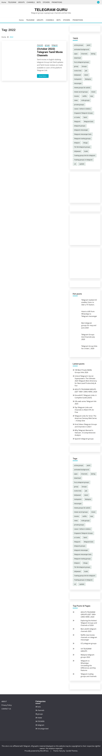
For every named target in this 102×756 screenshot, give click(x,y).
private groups (79, 105)
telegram (55, 45)
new (91, 96)
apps (75, 54)
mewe (39, 718)
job (86, 71)
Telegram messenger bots (82, 134)
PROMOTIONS (57, 2)
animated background (81, 49)
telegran (77, 143)
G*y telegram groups (89, 643)
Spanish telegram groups (84, 439)
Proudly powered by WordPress (37, 751)
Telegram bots (88, 121)
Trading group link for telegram (84, 155)
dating (93, 54)
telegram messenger (81, 130)
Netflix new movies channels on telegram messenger (89, 637)
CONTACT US (6, 709)
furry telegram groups (81, 62)
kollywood (77, 75)
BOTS (39, 2)
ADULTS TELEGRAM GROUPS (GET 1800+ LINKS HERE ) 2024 (88, 614)
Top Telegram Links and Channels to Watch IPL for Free (84, 409)
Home (3, 2)
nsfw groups (85, 100)
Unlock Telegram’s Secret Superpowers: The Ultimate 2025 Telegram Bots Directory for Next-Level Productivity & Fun (86, 381)
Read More (42, 76)
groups (47, 45)
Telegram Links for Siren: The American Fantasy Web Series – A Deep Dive (86, 418)
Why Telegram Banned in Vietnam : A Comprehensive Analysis (85, 432)
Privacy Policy (6, 705)
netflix (84, 96)
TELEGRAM (12, 2)
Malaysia (88, 79)
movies (76, 96)
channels (40, 45)
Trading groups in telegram (83, 160)
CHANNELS (31, 2)
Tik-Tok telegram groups (82, 147)
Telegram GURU (51, 10)
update (81, 164)
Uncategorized (42, 729)
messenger (78, 83)
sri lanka (77, 117)
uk (75, 164)
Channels (84, 54)
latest (86, 75)
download (77, 58)
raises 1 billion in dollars (82, 109)
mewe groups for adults (82, 87)
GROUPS (21, 2)
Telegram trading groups (82, 138)
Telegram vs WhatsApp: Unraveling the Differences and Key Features (88, 665)
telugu (85, 143)
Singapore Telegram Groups (83, 113)
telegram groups (79, 126)
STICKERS (46, 2)
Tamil (85, 117)
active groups (78, 45)
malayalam (77, 79)
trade (86, 151)
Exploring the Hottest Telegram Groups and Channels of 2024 (89, 622)
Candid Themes (71, 751)
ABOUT (4, 701)
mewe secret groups (81, 92)
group (76, 66)
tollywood (77, 151)
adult (88, 45)
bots (39, 707)
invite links (77, 71)
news (76, 100)
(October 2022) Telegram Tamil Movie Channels (50, 52)
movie (93, 92)
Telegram (77, 121)
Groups (84, 66)
